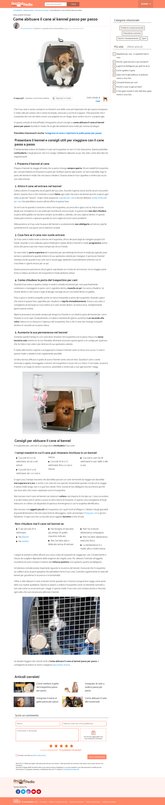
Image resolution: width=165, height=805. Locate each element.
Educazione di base (41, 10)
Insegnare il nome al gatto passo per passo (47, 700)
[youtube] (33, 791)
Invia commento (97, 757)
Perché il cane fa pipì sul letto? (129, 87)
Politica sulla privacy (93, 802)
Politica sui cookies (109, 802)
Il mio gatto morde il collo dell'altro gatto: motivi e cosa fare (134, 92)
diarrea (25, 537)
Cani (98, 101)
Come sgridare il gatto (125, 70)
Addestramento (28, 10)
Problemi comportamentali (132, 28)
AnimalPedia (17, 10)
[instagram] (28, 791)
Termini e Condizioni (77, 802)
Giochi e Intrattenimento (128, 38)
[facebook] (18, 791)
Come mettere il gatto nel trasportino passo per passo (47, 687)
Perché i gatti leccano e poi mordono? (132, 62)
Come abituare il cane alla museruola (96, 700)
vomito (25, 541)
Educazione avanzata (132, 33)
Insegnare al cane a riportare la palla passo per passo (73, 133)
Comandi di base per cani (126, 82)
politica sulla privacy (39, 755)
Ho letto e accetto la (32, 755)
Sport (144, 38)
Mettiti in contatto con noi (58, 802)
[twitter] (23, 791)
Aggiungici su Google (63, 98)
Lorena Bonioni (27, 28)
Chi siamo (43, 802)
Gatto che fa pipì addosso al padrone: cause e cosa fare (132, 76)
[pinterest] (38, 791)
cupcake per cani (66, 198)
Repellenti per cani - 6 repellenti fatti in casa (132, 55)
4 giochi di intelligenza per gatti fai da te (133, 66)
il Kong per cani (90, 513)
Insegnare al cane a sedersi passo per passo (94, 687)
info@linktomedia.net (71, 769)
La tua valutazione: (49, 750)
